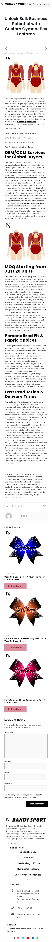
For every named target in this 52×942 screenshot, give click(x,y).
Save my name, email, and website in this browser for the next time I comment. (23, 796)
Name (7, 761)
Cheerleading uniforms (28, 863)
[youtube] (28, 938)
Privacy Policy (12, 843)
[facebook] (14, 938)
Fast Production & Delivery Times (19, 147)
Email (7, 772)
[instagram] (18, 938)
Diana (20, 53)
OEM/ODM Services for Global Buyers (21, 133)
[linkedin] (33, 938)
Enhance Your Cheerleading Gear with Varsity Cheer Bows (25, 639)
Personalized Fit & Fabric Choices (19, 142)
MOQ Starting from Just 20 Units (18, 138)
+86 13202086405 (24, 908)
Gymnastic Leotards (28, 869)
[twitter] (23, 938)
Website (8, 783)
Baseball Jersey (28, 852)
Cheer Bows (28, 857)
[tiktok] (37, 938)
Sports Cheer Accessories (28, 874)
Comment (9, 732)
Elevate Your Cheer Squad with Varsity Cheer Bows (25, 701)
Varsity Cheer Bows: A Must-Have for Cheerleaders (24, 578)
